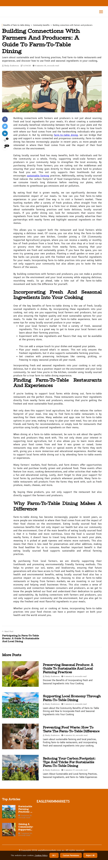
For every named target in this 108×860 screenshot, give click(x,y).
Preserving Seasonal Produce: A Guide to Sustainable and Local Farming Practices (68, 668)
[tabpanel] (52, 91)
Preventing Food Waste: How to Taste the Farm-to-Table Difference (71, 729)
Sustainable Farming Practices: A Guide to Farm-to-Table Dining (25, 809)
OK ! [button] (54, 855)
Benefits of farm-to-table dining (16, 25)
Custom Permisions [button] (71, 855)
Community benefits (41, 25)
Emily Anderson (11, 65)
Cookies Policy (40, 855)
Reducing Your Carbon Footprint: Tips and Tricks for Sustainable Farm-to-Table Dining (69, 762)
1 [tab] (51, 108)
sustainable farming (38, 175)
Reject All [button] (90, 855)
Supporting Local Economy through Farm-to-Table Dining (72, 698)
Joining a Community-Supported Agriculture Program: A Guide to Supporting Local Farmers (25, 827)
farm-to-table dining (66, 135)
